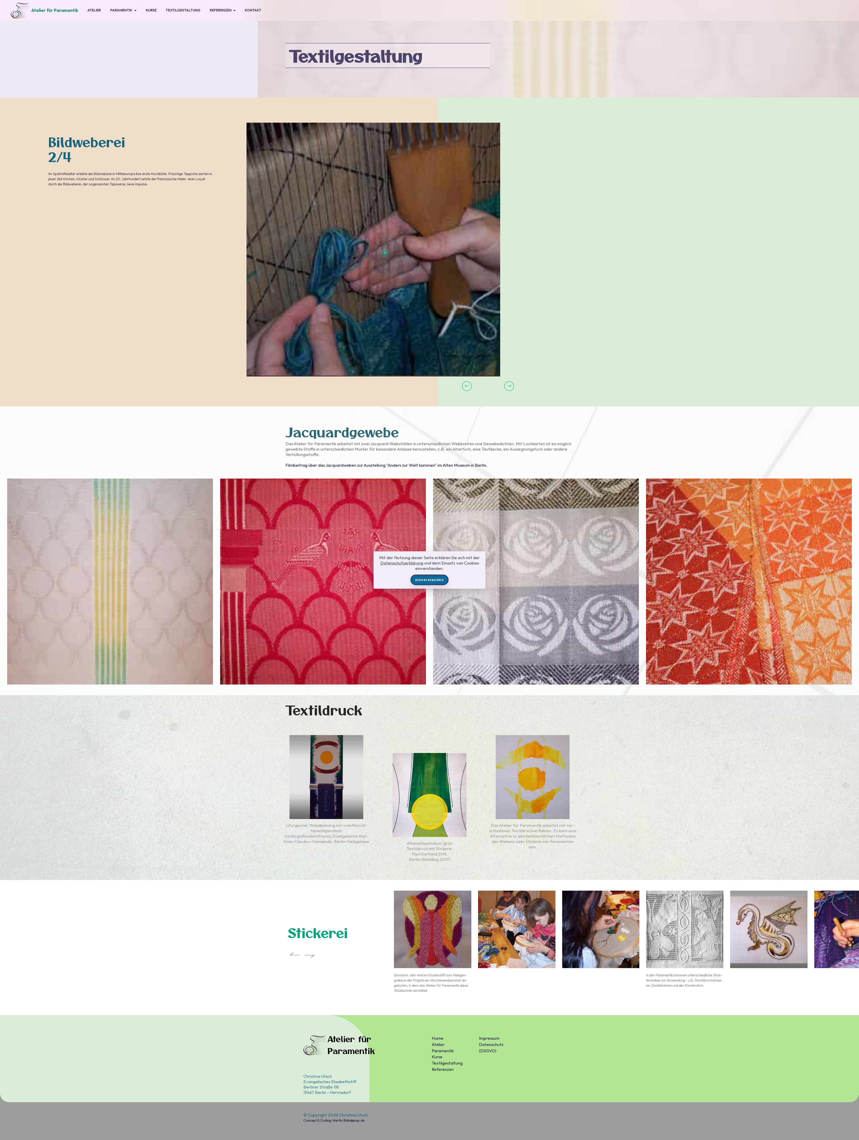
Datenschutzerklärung (401, 563)
